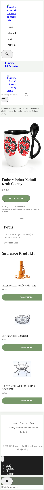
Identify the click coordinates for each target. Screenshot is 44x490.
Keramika (13, 209)
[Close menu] (2, 459)
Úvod (10, 27)
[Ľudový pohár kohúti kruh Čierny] (22, 146)
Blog (10, 39)
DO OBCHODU (16, 198)
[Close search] (7, 481)
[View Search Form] (7, 54)
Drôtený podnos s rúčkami (15, 335)
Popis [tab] (22, 219)
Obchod (12, 33)
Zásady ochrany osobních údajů (23, 428)
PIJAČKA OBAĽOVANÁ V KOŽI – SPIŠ (19, 285)
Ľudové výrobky (24, 209)
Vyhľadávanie (27, 95)
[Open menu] (4, 99)
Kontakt (11, 45)
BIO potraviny (11, 66)
